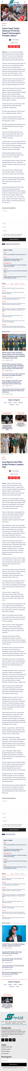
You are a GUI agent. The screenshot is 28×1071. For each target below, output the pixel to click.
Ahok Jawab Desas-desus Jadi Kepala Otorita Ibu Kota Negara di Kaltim (15, 277)
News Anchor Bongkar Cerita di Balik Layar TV (15, 254)
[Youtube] (13, 1039)
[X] (12, 46)
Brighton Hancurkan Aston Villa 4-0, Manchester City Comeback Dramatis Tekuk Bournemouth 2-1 (13, 304)
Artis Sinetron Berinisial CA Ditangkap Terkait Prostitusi (20, 424)
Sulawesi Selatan (9, 244)
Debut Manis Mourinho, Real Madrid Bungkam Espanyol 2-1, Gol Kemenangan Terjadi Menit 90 (14, 298)
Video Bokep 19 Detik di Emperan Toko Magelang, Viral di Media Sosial (13, 259)
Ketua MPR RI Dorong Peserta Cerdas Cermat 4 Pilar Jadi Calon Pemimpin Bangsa (13, 321)
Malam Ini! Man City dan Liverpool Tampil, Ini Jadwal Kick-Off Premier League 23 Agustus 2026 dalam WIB (13, 327)
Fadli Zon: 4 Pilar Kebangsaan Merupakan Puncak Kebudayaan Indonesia (12, 316)
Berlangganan (13, 1064)
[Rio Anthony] (10, 40)
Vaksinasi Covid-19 (16, 244)
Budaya (17, 283)
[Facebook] (9, 46)
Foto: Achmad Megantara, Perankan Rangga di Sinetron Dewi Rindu (15, 265)
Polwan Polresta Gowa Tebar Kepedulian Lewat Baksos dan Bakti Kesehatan (13, 374)
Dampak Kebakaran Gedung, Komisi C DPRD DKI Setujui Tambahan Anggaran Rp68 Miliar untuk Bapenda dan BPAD (14, 310)
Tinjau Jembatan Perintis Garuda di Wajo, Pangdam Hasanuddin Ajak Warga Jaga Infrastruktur (13, 390)
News (5, 252)
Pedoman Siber (20, 1067)
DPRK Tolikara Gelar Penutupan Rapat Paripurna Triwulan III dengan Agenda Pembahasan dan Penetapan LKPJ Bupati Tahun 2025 (13, 355)
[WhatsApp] (18, 46)
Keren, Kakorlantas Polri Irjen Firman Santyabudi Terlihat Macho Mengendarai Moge (7, 427)
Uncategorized (7, 263)
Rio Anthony (16, 39)
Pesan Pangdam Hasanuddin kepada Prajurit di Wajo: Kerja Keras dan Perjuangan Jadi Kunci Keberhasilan (12, 382)
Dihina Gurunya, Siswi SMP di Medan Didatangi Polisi (15, 271)
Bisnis (12, 283)
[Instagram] (6, 1039)
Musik (3, 286)
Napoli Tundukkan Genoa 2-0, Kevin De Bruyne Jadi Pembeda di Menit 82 (13, 293)
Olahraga (4, 290)
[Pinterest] (15, 46)
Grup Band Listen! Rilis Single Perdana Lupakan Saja (13, 288)
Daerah (4, 23)
